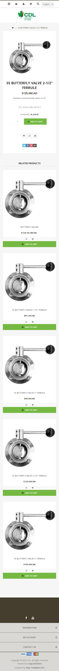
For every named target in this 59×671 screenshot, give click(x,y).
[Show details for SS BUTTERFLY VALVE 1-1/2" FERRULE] (29, 279)
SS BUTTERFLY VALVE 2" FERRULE (29, 392)
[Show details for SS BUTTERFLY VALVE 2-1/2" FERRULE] (29, 445)
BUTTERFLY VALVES (29, 227)
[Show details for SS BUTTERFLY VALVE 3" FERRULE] (29, 528)
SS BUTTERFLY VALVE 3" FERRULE (29, 558)
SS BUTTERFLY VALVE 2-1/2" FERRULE (29, 475)
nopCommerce (35, 663)
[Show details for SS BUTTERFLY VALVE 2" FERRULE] (29, 362)
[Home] (12, 28)
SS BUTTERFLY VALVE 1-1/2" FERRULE (29, 310)
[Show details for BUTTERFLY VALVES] (29, 197)
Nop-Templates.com (35, 667)
